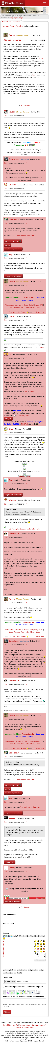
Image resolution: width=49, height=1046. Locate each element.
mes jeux (8, 419)
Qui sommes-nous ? (39, 1025)
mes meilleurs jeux (12, 241)
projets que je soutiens (13, 249)
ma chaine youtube (23, 415)
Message (6, 933)
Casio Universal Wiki (16, 307)
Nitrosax (13, 500)
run (26, 391)
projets (7, 245)
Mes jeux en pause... (12, 901)
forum (34, 75)
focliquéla (40, 347)
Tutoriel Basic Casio (32, 307)
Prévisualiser (40, 960)
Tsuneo (12, 316)
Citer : (6, 116)
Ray (11, 254)
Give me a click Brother (18, 312)
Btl (10, 354)
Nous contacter (24, 1025)
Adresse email (8, 924)
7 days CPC (38, 305)
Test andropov (25, 807)
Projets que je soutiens (13, 276)
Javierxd (13, 818)
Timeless (36, 807)
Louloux (12, 185)
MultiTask (24, 424)
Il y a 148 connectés (10, 1025)
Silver (11, 429)
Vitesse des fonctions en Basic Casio (19, 305)
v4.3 (13, 1023)
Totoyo (12, 35)
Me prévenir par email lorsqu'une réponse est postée (24, 987)
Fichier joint (7, 977)
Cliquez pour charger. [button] (16, 18)
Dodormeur (14, 219)
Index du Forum (8, 26)
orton (32, 391)
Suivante (27, 106)
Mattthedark (14, 534)
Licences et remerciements (24, 1027)
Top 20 (40, 58)
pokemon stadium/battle (26, 236)
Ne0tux (12, 112)
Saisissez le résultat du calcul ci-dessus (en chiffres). (23, 996)
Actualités (19, 26)
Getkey (12, 868)
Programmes (9, 862)
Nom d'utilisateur (9, 915)
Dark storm (14, 159)
